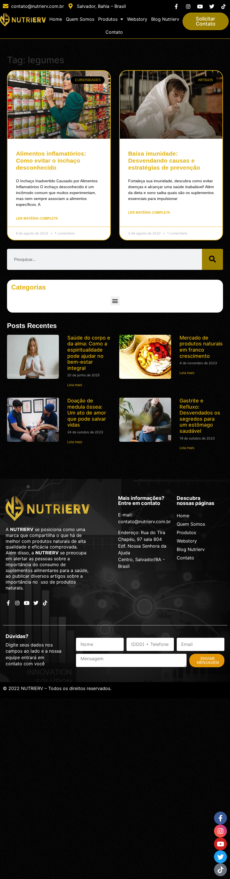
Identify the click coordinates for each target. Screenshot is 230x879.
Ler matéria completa (37, 218)
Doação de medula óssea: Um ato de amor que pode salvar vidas (86, 413)
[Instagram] (188, 6)
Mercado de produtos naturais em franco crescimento (201, 347)
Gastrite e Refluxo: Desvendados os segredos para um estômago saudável (200, 416)
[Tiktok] (223, 6)
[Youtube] (199, 6)
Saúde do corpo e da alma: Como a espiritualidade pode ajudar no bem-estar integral (88, 353)
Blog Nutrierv (165, 19)
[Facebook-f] (176, 6)
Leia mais (74, 385)
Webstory (137, 19)
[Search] (212, 259)
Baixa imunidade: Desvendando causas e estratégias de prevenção (164, 160)
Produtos (108, 19)
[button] (115, 301)
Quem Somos (80, 19)
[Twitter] (211, 6)
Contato (114, 32)
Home (55, 19)
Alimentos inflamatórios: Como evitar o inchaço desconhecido (51, 160)
